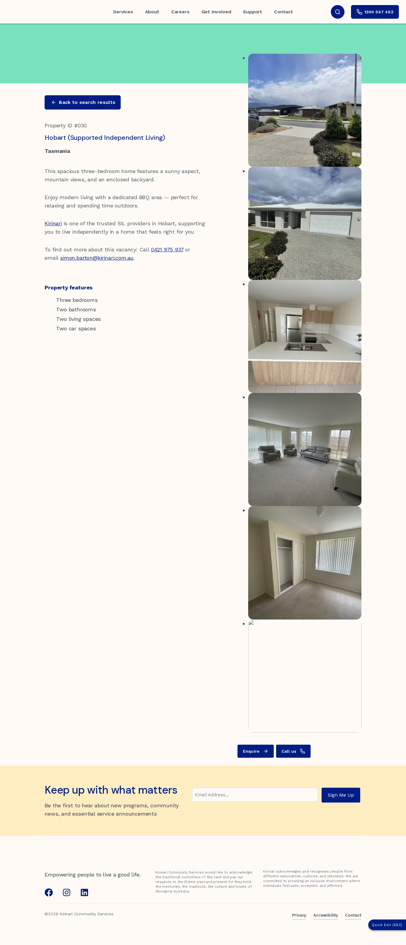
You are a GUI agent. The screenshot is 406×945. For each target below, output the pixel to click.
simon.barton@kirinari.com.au (96, 258)
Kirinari (53, 223)
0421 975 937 (167, 249)
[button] (83, 102)
